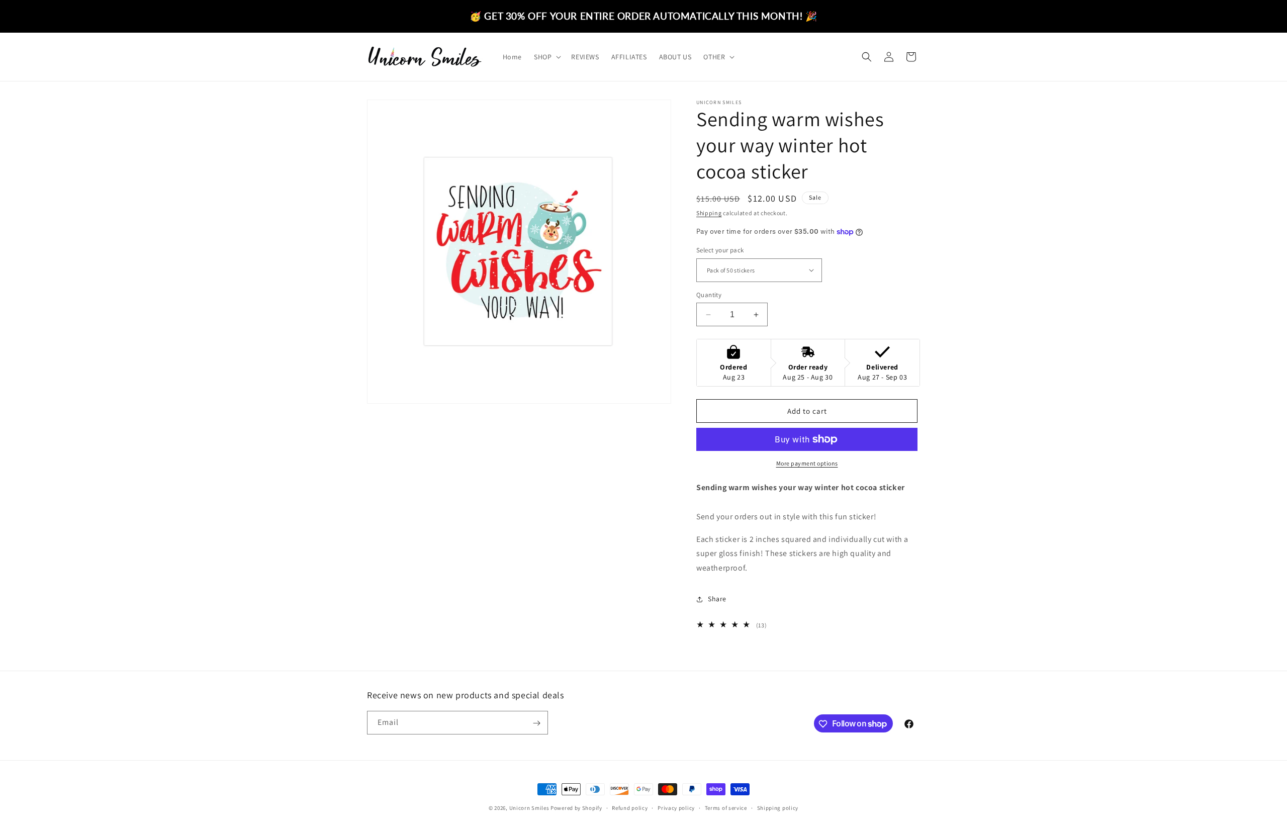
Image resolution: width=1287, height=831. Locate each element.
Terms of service (726, 807)
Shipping (709, 213)
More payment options (807, 463)
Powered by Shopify (576, 807)
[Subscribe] (536, 723)
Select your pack (720, 250)
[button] (546, 56)
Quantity (708, 295)
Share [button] (717, 598)
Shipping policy (778, 807)
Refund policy (630, 807)
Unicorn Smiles (529, 807)
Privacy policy (676, 807)
